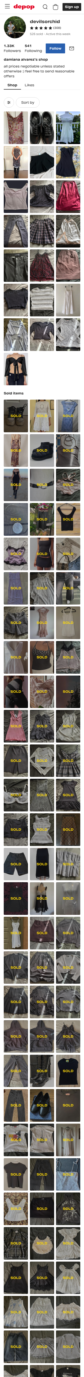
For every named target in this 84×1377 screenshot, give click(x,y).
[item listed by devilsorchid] (16, 127)
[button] (45, 28)
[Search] (45, 7)
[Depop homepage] (24, 7)
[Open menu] (7, 6)
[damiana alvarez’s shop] (15, 28)
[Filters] (9, 102)
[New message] (71, 48)
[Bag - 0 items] (55, 7)
